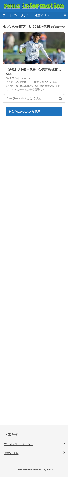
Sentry (50, 469)
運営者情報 (42, 15)
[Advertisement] (34, 272)
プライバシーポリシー (17, 15)
